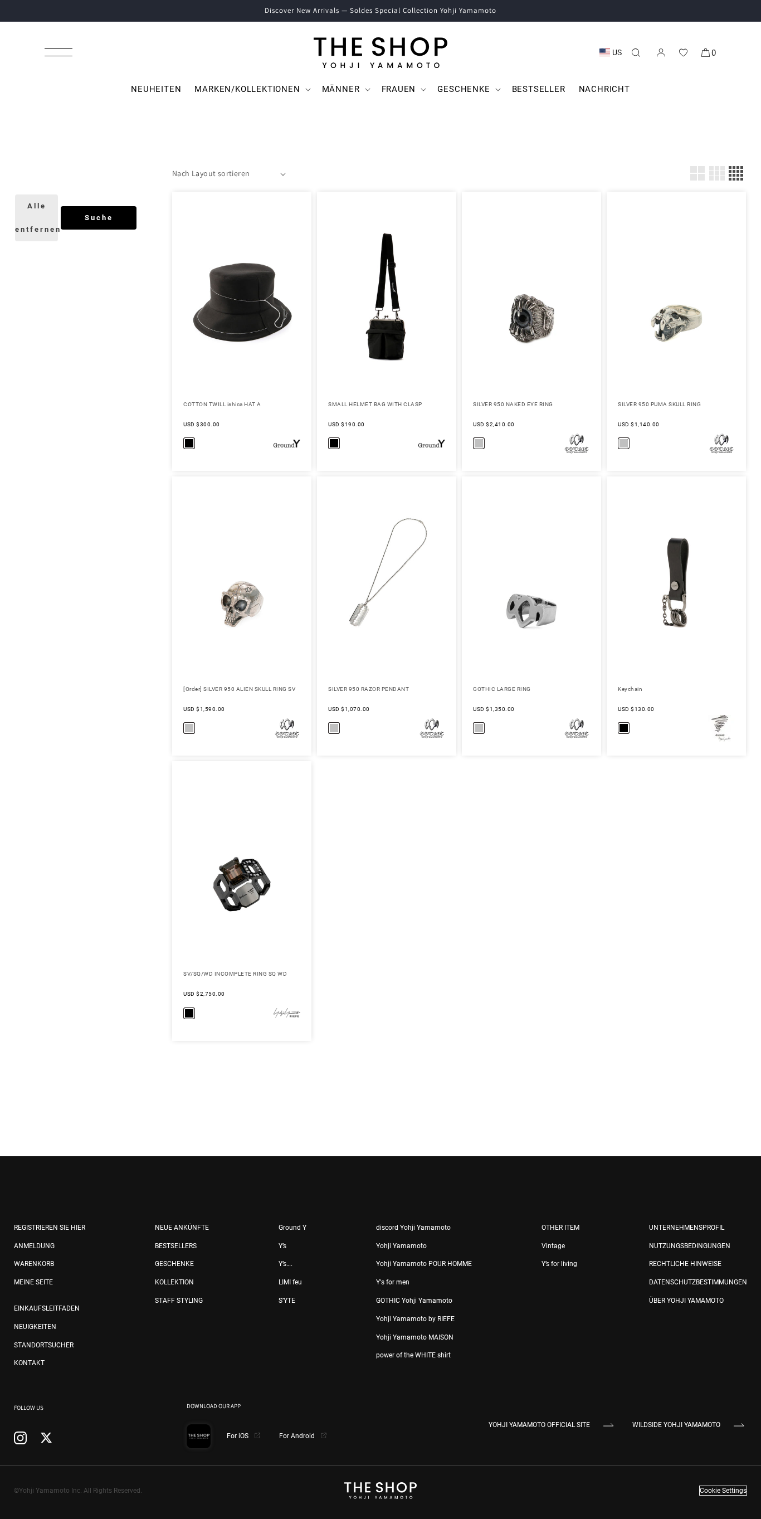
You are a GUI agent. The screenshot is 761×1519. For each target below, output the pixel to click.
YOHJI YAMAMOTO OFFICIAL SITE (539, 1425)
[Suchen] (636, 52)
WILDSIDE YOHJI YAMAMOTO (676, 1425)
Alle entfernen (36, 217)
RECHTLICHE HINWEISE (685, 1264)
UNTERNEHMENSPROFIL (686, 1227)
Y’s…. (285, 1264)
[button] (58, 52)
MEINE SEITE (33, 1282)
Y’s (282, 1246)
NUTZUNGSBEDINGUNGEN (689, 1246)
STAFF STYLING (179, 1300)
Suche (99, 217)
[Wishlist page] (683, 52)
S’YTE (287, 1300)
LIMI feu (290, 1282)
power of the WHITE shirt (413, 1355)
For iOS (238, 1436)
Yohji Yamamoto (401, 1246)
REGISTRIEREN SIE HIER (49, 1227)
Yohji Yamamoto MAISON (414, 1337)
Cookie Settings (723, 1490)
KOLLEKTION (174, 1282)
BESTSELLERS (176, 1246)
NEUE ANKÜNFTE (182, 1227)
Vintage (553, 1246)
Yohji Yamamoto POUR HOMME (424, 1264)
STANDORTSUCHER (44, 1345)
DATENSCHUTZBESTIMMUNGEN (698, 1282)
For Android (297, 1436)
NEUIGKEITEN (35, 1327)
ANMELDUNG (34, 1246)
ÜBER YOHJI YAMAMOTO (686, 1300)
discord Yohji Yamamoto (413, 1227)
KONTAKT (29, 1363)
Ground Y (292, 1227)
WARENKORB (34, 1264)
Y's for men (392, 1282)
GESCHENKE (174, 1264)
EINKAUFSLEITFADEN (47, 1308)
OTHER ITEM (560, 1227)
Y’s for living (559, 1264)
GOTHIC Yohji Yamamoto (414, 1300)
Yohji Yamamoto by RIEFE (415, 1319)
